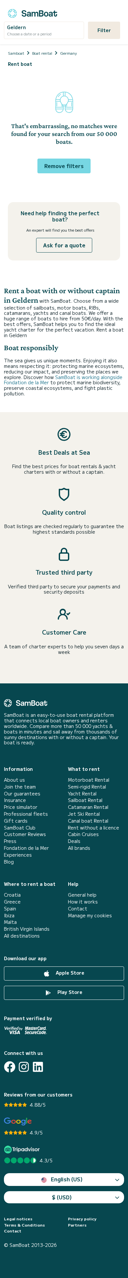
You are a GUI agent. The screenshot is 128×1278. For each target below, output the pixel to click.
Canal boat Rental (88, 821)
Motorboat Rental (88, 780)
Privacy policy (82, 1218)
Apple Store (69, 972)
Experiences (18, 855)
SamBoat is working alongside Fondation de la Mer (63, 380)
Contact (77, 908)
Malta (10, 922)
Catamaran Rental (88, 807)
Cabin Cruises (83, 834)
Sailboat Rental (85, 800)
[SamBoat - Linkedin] (38, 1067)
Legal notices (18, 1218)
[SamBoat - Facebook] (9, 1067)
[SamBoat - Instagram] (24, 1067)
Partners (77, 1225)
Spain (10, 908)
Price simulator (20, 807)
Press (10, 841)
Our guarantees (22, 793)
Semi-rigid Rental (87, 787)
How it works (83, 902)
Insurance (15, 800)
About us (14, 780)
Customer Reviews (25, 834)
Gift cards (16, 821)
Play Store (69, 992)
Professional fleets (26, 814)
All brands (79, 848)
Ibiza (9, 915)
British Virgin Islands (27, 929)
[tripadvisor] (23, 1149)
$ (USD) (62, 1197)
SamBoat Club (19, 827)
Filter (104, 30)
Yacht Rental (82, 793)
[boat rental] (32, 12)
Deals (74, 841)
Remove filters (64, 166)
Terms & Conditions (24, 1225)
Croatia (12, 895)
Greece (12, 902)
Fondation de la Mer (26, 848)
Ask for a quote (64, 245)
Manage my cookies (90, 915)
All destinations (22, 936)
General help (82, 895)
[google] (18, 1121)
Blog (9, 862)
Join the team (20, 787)
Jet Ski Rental (84, 814)
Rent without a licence (93, 827)
